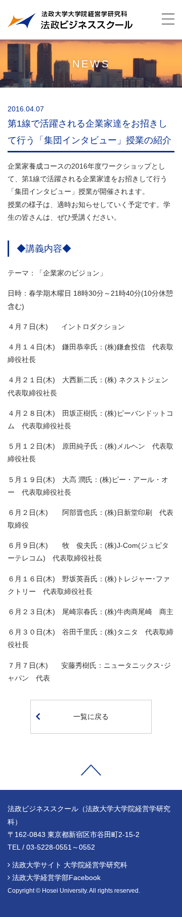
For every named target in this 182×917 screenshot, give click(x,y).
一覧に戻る (91, 716)
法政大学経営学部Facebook (56, 877)
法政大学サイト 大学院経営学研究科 (69, 865)
